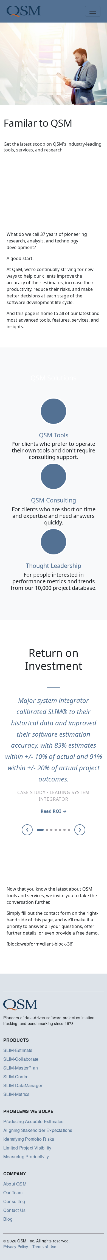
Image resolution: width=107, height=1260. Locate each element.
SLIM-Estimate (18, 1050)
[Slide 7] (69, 830)
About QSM (14, 1184)
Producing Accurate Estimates (33, 1121)
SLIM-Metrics (16, 1094)
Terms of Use (44, 1246)
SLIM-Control (16, 1076)
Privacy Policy (15, 1246)
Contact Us (14, 1210)
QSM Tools (53, 435)
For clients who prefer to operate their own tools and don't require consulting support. (53, 450)
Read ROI (51, 811)
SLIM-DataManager (22, 1085)
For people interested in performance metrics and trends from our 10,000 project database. (54, 581)
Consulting (14, 1201)
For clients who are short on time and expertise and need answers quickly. (53, 515)
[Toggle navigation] (92, 11)
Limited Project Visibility (27, 1148)
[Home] (24, 11)
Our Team (13, 1192)
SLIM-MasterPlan (20, 1068)
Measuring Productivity (26, 1156)
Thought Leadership (53, 566)
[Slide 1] (40, 830)
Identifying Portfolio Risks (28, 1139)
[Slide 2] (47, 830)
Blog (8, 1219)
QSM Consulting (53, 500)
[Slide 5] (60, 830)
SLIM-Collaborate (20, 1059)
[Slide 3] (51, 830)
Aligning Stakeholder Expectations (37, 1130)
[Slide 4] (56, 830)
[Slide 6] (64, 830)
